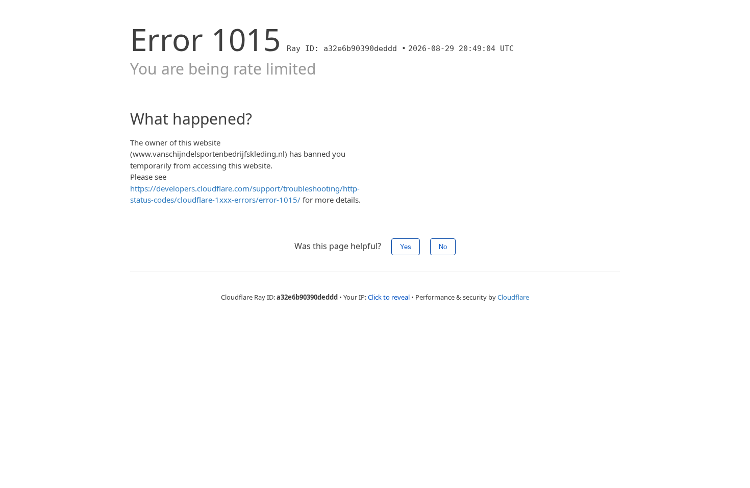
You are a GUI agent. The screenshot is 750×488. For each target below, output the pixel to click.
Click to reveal (389, 297)
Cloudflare (513, 297)
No (443, 247)
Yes (405, 247)
